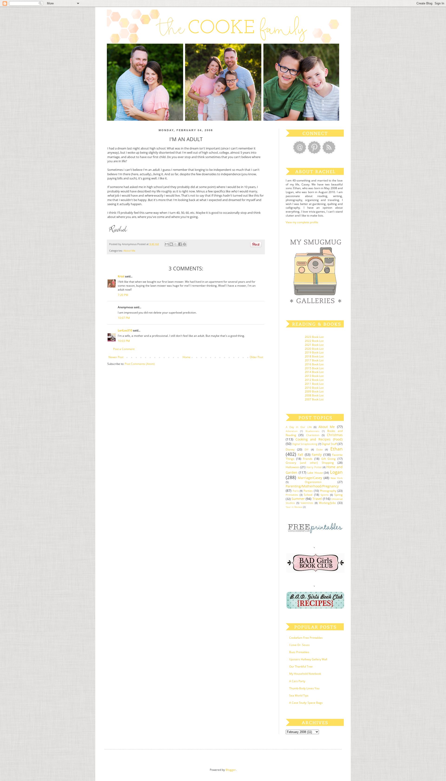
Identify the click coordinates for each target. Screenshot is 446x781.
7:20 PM (123, 295)
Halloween (292, 467)
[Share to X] (175, 244)
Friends (307, 459)
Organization (313, 482)
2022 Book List (314, 341)
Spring (338, 495)
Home (186, 357)
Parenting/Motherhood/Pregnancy (312, 486)
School (308, 495)
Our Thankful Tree (301, 666)
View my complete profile (302, 222)
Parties (308, 491)
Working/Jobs (327, 503)
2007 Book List (314, 399)
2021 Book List (314, 345)
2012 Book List (314, 380)
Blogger (231, 770)
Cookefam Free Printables (306, 638)
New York (337, 478)
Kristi (121, 276)
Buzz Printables (299, 652)
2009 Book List (314, 391)
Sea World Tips (298, 695)
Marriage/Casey (310, 478)
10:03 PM (124, 341)
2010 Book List (314, 388)
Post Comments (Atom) (140, 364)
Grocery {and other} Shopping (310, 463)
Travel (317, 498)
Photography (328, 491)
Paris (296, 491)
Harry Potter (314, 467)
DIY (306, 449)
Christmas (335, 435)
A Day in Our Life (299, 427)
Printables (292, 494)
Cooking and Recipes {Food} (319, 439)
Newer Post (115, 357)
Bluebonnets (312, 431)
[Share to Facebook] (180, 244)
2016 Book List (314, 364)
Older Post (256, 357)
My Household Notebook (305, 674)
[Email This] (166, 244)
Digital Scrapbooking (304, 444)
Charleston (312, 435)
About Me (129, 250)
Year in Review (294, 507)
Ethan (336, 449)
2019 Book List (314, 352)
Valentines (307, 503)
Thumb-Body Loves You (304, 688)
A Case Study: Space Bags (306, 703)
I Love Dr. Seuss (299, 645)
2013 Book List (314, 376)
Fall (300, 454)
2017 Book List (314, 360)
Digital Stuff (329, 444)
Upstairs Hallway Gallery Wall (308, 659)
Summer (298, 498)
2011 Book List (314, 384)
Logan (336, 472)
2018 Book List (314, 356)
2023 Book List (314, 337)
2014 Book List (314, 372)
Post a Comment (123, 349)
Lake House (315, 473)
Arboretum (292, 431)
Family (317, 454)
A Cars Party (297, 681)
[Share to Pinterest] (184, 244)
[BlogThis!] (171, 244)
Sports (324, 494)
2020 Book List (314, 349)
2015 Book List (314, 368)
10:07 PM (124, 318)
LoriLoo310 (125, 330)
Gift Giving (328, 459)
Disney (290, 449)
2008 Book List (314, 395)
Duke (319, 449)
